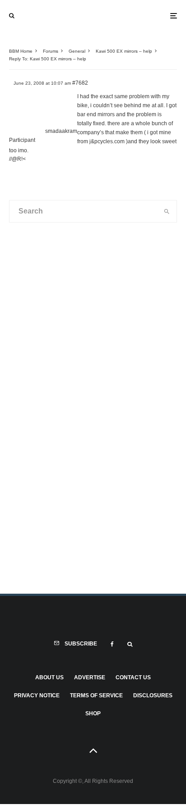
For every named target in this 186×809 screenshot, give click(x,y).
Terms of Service (96, 695)
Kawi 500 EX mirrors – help (124, 51)
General (77, 51)
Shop (93, 713)
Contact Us (133, 677)
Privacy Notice (37, 695)
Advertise (89, 677)
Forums (50, 51)
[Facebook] (112, 644)
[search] (167, 211)
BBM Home (21, 51)
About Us (49, 677)
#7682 (80, 83)
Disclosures (152, 695)
